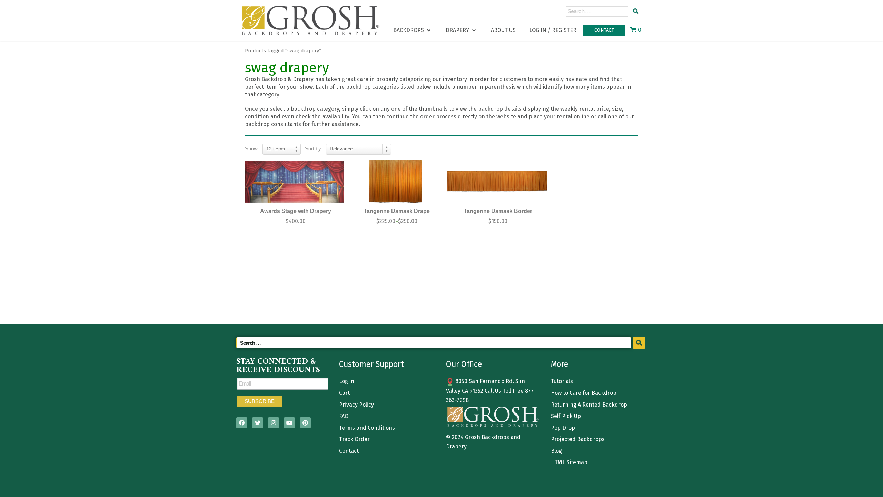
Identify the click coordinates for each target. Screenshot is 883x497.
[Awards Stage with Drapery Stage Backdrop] (294, 181)
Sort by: (314, 149)
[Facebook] (241, 422)
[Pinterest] (305, 422)
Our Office (464, 364)
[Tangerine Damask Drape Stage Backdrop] (396, 181)
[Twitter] (257, 422)
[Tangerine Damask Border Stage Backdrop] (497, 181)
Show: (252, 149)
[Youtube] (289, 422)
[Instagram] (273, 422)
